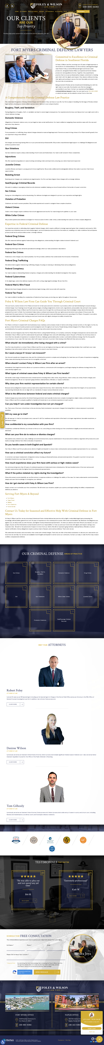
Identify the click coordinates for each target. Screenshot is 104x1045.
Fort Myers (11, 498)
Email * (49, 945)
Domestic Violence (63, 573)
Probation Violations (40, 620)
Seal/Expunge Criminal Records (63, 620)
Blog (65, 11)
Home (17, 11)
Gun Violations (40, 596)
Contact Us (72, 11)
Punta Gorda (11, 506)
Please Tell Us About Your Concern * (18, 954)
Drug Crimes (87, 573)
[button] (55, 917)
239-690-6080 (91, 7)
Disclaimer (61, 1040)
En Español (81, 11)
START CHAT (92, 1028)
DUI (16, 596)
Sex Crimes (16, 573)
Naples (10, 502)
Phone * (29, 945)
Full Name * (10, 945)
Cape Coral (11, 500)
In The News (58, 11)
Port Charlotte (12, 504)
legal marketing (28, 1041)
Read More (25, 896)
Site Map (68, 1040)
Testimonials (49, 11)
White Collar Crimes (64, 596)
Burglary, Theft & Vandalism (40, 573)
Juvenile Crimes (87, 596)
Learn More (13, 704)
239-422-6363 (75, 1025)
